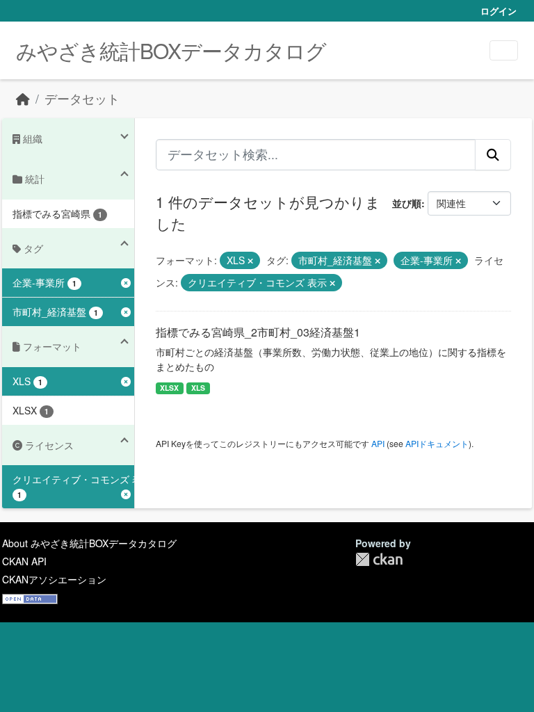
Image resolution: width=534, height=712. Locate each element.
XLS (198, 387)
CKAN (379, 559)
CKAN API (24, 561)
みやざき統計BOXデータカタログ (171, 50)
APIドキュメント (437, 443)
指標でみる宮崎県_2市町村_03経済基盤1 (258, 332)
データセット (82, 98)
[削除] (250, 260)
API (378, 443)
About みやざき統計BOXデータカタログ (89, 543)
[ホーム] (23, 98)
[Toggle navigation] (504, 50)
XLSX (169, 387)
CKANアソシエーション (54, 579)
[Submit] (493, 154)
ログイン (498, 10)
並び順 (406, 203)
